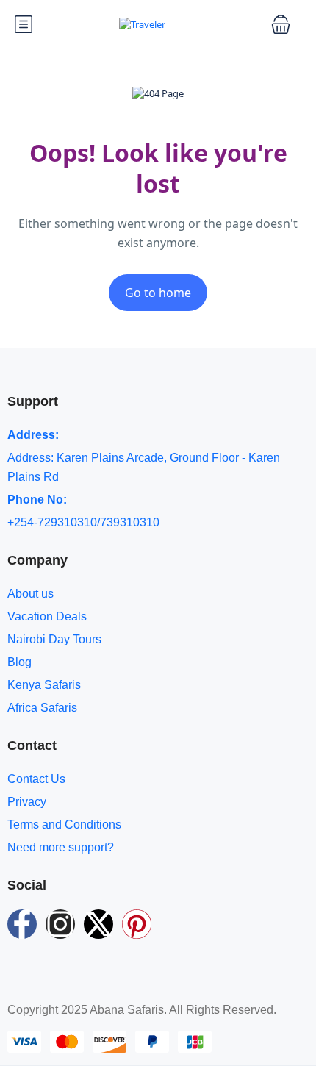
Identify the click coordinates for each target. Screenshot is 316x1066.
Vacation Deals (47, 616)
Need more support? (60, 847)
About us (30, 593)
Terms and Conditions (64, 824)
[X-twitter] (98, 924)
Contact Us (36, 779)
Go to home (158, 293)
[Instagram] (60, 924)
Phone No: (37, 499)
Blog (19, 662)
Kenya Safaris (44, 685)
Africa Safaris (42, 707)
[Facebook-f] (22, 924)
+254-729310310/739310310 (83, 522)
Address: (33, 435)
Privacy (26, 801)
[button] (280, 24)
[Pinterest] (136, 924)
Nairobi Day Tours (54, 639)
